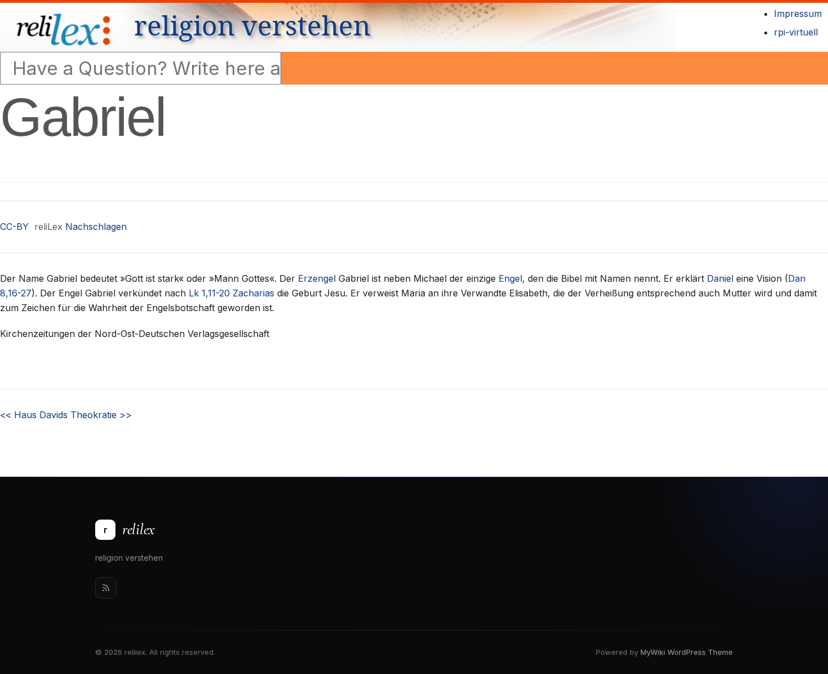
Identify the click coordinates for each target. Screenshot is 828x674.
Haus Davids (34, 414)
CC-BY (14, 226)
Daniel (720, 278)
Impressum (798, 13)
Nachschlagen (96, 226)
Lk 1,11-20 (209, 293)
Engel (510, 278)
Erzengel (317, 278)
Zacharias (253, 293)
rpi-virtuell (796, 32)
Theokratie (101, 414)
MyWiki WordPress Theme (686, 652)
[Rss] (106, 587)
